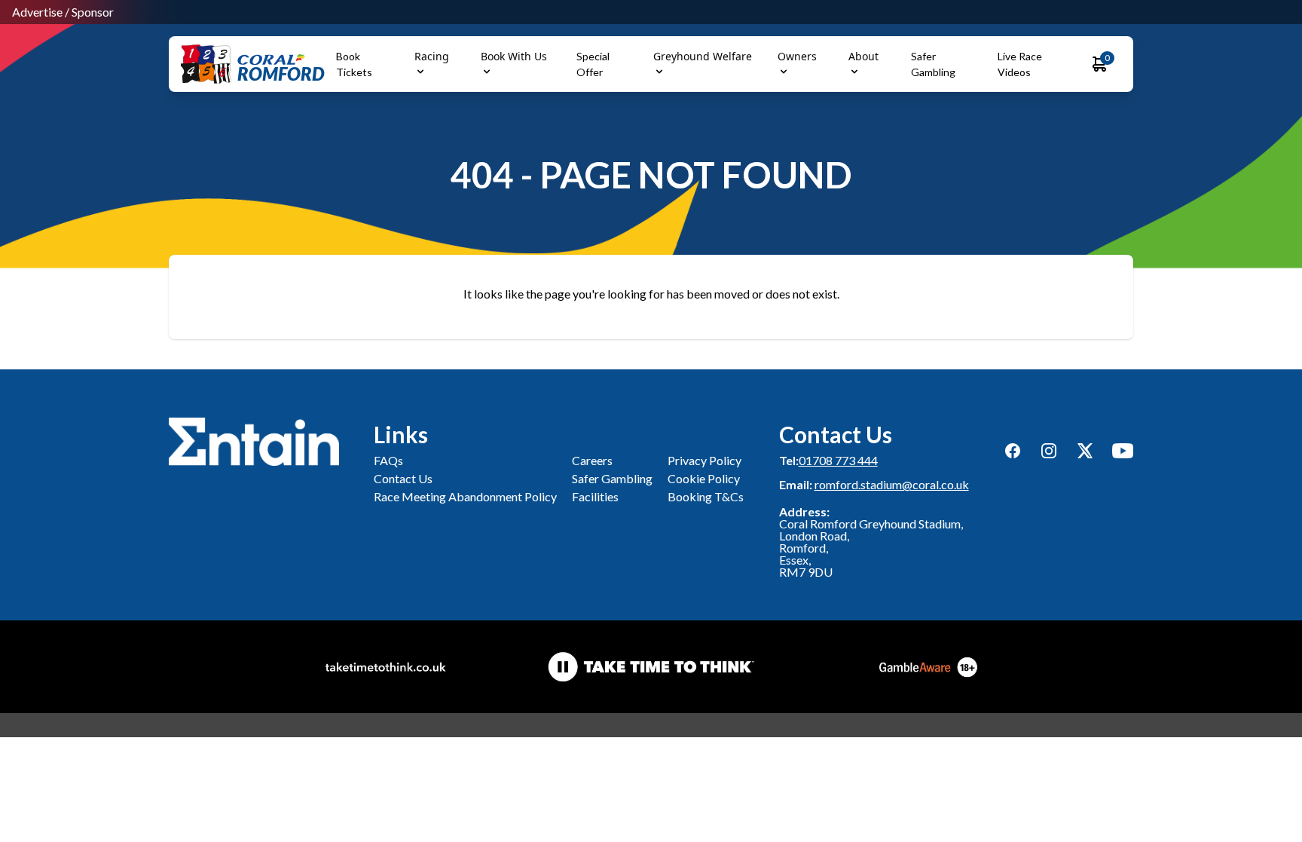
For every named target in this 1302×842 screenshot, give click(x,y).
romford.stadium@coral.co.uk (892, 484)
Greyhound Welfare (702, 56)
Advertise (37, 12)
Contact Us (403, 478)
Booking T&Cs (706, 496)
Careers (592, 460)
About (863, 56)
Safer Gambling (612, 478)
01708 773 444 (838, 460)
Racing (431, 56)
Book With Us (514, 56)
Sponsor (93, 12)
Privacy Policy (704, 460)
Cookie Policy (704, 478)
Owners (797, 56)
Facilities (595, 496)
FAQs (388, 460)
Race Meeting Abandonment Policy (465, 496)
